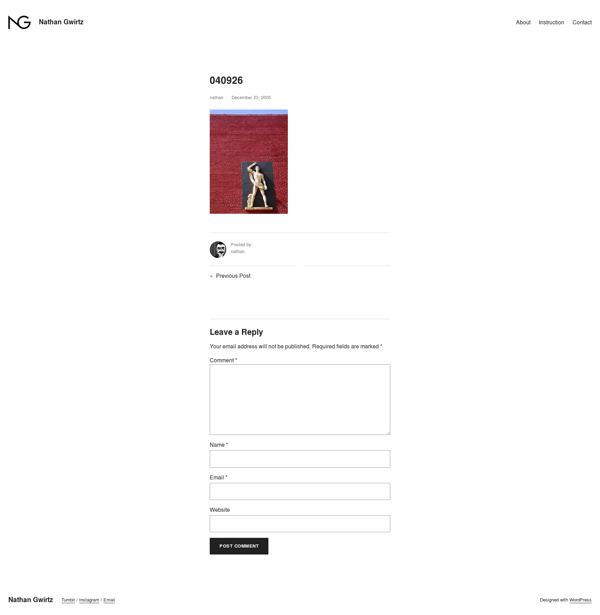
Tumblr (68, 600)
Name (219, 444)
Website (220, 509)
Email (218, 477)
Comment (223, 360)
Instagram (89, 600)
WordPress (580, 600)
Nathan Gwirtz (61, 22)
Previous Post (233, 276)
